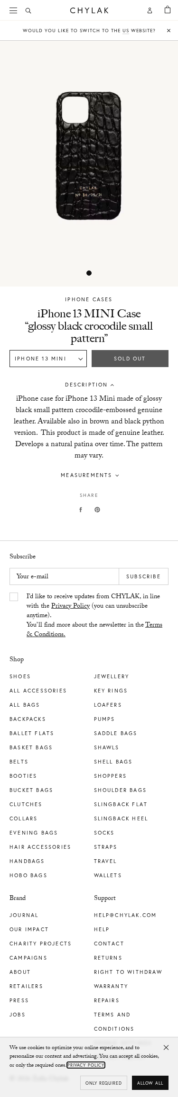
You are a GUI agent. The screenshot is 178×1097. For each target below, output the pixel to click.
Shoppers (110, 776)
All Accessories (38, 690)
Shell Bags (113, 761)
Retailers (26, 986)
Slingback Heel (121, 818)
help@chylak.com (125, 915)
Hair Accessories (40, 847)
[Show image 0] (89, 273)
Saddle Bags (116, 733)
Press (19, 1000)
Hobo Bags (28, 875)
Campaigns (28, 957)
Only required (103, 1083)
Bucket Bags (31, 790)
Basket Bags (31, 747)
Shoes (20, 676)
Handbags (27, 861)
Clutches (26, 804)
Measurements (86, 475)
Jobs (17, 1014)
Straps (106, 847)
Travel (105, 861)
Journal (23, 915)
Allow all (150, 1083)
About (20, 972)
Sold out (130, 358)
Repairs (107, 1000)
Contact (109, 943)
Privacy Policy (70, 606)
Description (86, 384)
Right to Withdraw (128, 972)
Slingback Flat (121, 804)
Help (102, 929)
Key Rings (111, 690)
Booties (23, 776)
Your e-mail (32, 577)
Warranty (111, 986)
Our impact (29, 929)
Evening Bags (33, 832)
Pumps (104, 719)
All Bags (24, 704)
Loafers (108, 704)
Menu (14, 10)
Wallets (108, 875)
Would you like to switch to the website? (89, 30)
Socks (104, 832)
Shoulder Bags (120, 790)
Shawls (107, 747)
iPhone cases (88, 299)
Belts (18, 761)
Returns (108, 957)
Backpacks (27, 719)
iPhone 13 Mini (40, 358)
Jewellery (112, 676)
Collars (23, 818)
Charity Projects (40, 943)
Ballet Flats (31, 733)
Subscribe (143, 576)
